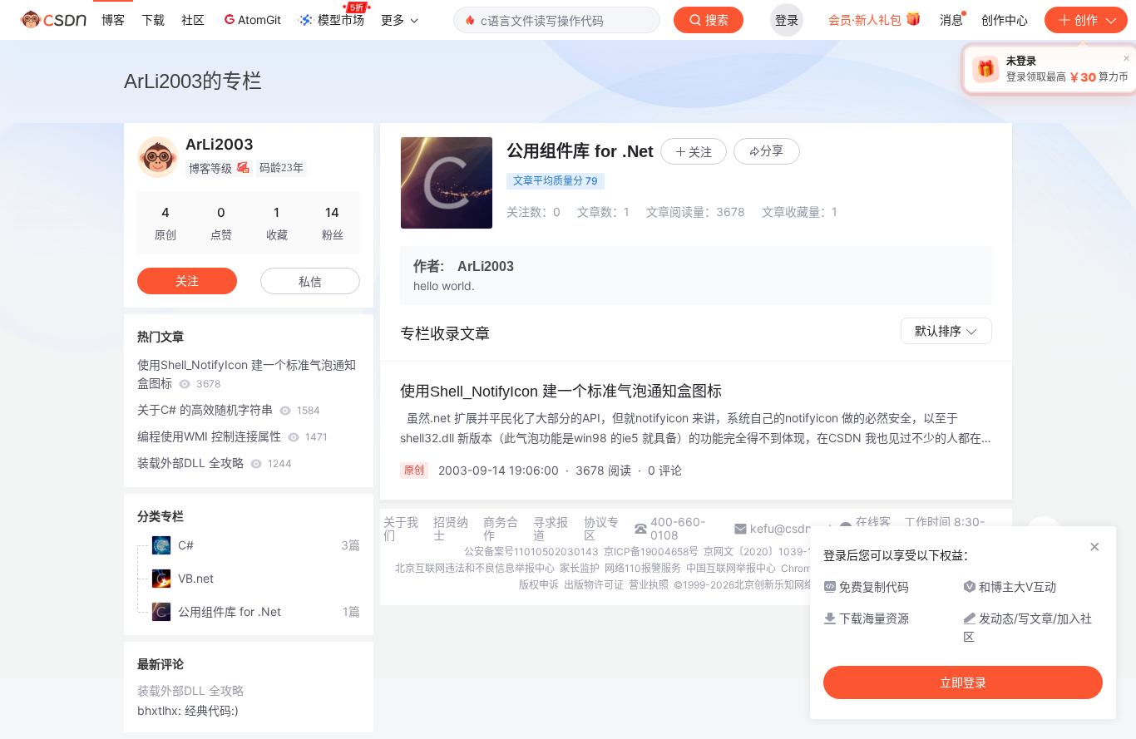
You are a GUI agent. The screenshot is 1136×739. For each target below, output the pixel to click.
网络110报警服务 (643, 568)
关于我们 (400, 528)
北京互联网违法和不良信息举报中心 (475, 568)
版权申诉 (539, 585)
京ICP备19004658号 (651, 551)
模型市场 (341, 19)
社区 (193, 19)
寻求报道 (550, 528)
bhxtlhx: (161, 710)
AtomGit (259, 19)
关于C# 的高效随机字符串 (228, 409)
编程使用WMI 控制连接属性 (232, 436)
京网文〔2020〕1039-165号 (769, 551)
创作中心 (1004, 19)
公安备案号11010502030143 (531, 551)
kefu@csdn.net (791, 528)
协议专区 (601, 528)
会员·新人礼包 (866, 19)
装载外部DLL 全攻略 (214, 463)
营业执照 (649, 585)
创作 (1086, 19)
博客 (113, 19)
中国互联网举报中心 (731, 568)
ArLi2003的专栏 (193, 81)
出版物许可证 (594, 585)
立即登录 (963, 682)
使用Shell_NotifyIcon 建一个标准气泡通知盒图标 (246, 373)
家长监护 (580, 568)
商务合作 (500, 528)
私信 (310, 281)
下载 (153, 19)
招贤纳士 (450, 528)
